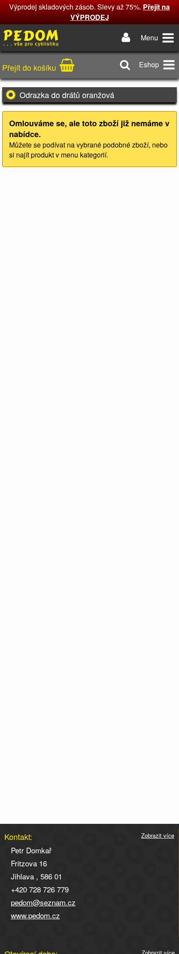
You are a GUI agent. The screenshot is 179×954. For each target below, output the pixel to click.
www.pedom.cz (35, 915)
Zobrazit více (157, 836)
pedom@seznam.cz (43, 902)
